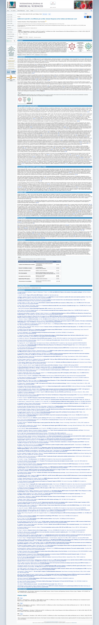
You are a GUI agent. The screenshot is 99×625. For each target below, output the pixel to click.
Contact (31, 10)
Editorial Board (10, 29)
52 (23, 147)
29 (48, 131)
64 (78, 155)
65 (33, 156)
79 (49, 183)
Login (27, 10)
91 (30, 210)
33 (88, 111)
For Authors (13, 10)
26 (48, 85)
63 (76, 155)
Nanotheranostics (11, 63)
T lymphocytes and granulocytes (11, 49)
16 (55, 75)
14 (33, 73)
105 (83, 229)
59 (66, 151)
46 (76, 135)
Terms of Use (74, 622)
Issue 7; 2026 (9, 19)
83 (25, 189)
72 (69, 172)
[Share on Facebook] (85, 17)
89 (91, 204)
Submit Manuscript (21, 10)
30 (18, 186)
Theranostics (11, 58)
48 (61, 139)
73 (70, 172)
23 (48, 80)
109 (44, 237)
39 (78, 121)
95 (60, 211)
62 (70, 154)
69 (82, 157)
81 (21, 186)
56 (51, 149)
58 (17, 222)
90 (66, 205)
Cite (49, 14)
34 (41, 117)
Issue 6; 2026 (9, 21)
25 (49, 80)
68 (90, 158)
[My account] (91, 10)
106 (33, 232)
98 (33, 223)
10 (34, 72)
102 (24, 227)
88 (89, 204)
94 (80, 210)
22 (77, 79)
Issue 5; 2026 (9, 23)
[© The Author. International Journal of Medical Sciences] (80, 47)
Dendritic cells (11, 52)
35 (33, 118)
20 (37, 79)
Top (11, 46)
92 (31, 210)
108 (42, 237)
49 (79, 142)
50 (81, 142)
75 (76, 174)
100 (68, 224)
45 (41, 135)
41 (64, 126)
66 (34, 156)
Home (8, 10)
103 (26, 227)
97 (20, 222)
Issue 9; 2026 (9, 14)
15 (42, 75)
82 (49, 188)
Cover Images (9, 31)
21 (76, 79)
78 (41, 180)
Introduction (11, 47)
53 (54, 147)
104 (36, 228)
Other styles (25, 33)
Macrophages (11, 53)
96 (19, 222)
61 (48, 154)
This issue (45, 14)
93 (78, 210)
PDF (86, 13)
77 (39, 180)
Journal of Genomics (11, 68)
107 (39, 233)
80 (19, 186)
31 (87, 111)
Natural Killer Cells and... (11, 51)
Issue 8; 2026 (9, 16)
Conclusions (11, 54)
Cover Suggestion (10, 36)
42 (65, 126)
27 (37, 89)
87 (38, 202)
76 (45, 177)
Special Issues (9, 38)
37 (34, 118)
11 (32, 73)
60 (47, 154)
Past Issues (9, 27)
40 (31, 126)
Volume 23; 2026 (10, 25)
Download (31, 37)
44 (58, 132)
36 (77, 121)
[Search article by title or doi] (14, 41)
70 (27, 161)
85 (36, 202)
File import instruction (37, 37)
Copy (20, 33)
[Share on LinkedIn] (90, 17)
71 (66, 163)
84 (30, 198)
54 (25, 148)
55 (64, 148)
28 (87, 143)
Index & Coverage (10, 34)
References (11, 55)
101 (18, 226)
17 (36, 79)
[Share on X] (88, 17)
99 (66, 224)
